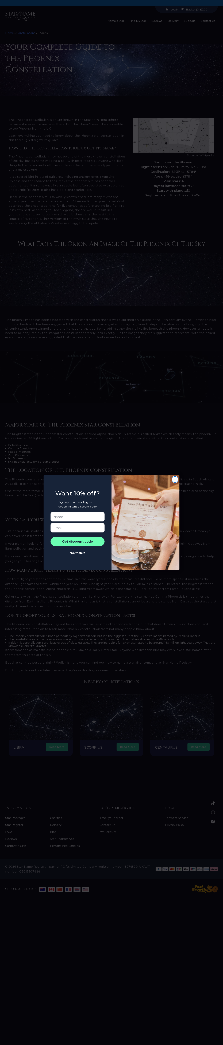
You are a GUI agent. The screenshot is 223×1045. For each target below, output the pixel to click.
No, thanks (77, 553)
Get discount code (77, 541)
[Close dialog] (175, 479)
